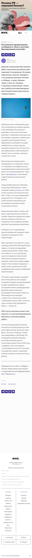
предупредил (11, 174)
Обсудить (8, 495)
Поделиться (8, 528)
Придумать (8, 514)
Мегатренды (8, 511)
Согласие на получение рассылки (11, 484)
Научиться (8, 530)
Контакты (24, 495)
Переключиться (8, 522)
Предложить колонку (24, 503)
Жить (8, 525)
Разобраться (8, 517)
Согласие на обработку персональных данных (15, 476)
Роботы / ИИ (8, 501)
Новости (4, 42)
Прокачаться (8, 506)
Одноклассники (9, 542)
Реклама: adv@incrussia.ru (16, 462)
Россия (3, 384)
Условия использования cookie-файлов (12, 482)
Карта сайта (5, 470)
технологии (12, 384)
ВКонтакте (9, 537)
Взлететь (8, 519)
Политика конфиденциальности (10, 479)
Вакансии (24, 501)
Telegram (24, 542)
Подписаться (10, 374)
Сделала (8, 498)
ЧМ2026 (8, 503)
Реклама (23, 498)
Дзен (24, 537)
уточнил (18, 190)
